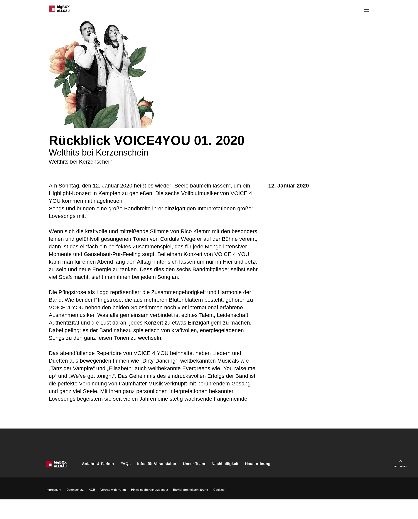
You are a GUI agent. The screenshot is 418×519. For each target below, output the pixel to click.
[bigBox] (59, 8)
